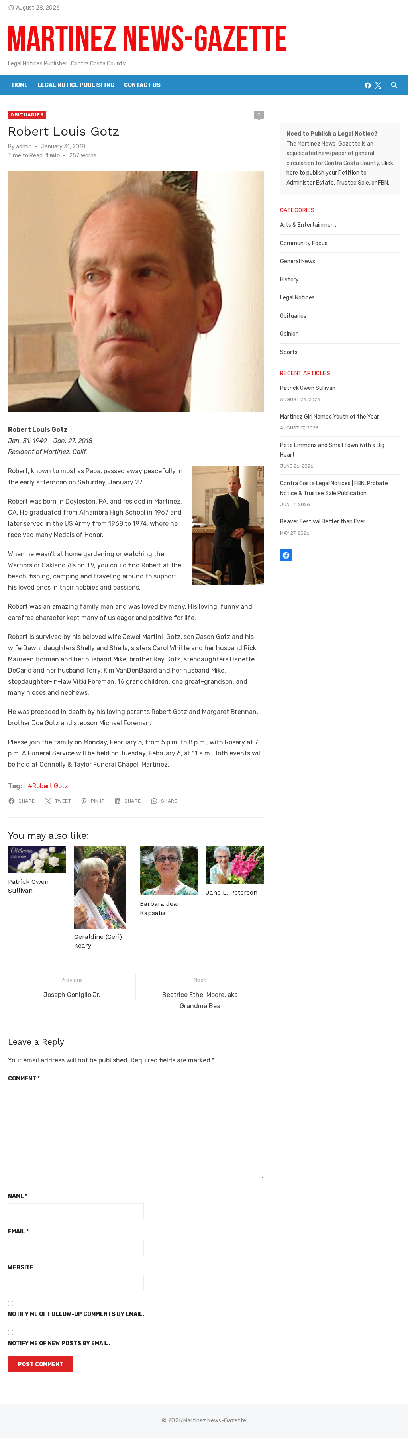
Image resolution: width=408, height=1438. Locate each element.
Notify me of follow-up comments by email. (76, 1314)
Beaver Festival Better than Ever (322, 521)
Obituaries (27, 115)
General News (297, 261)
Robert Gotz (50, 786)
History (289, 279)
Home (20, 85)
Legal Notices (297, 297)
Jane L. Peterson (231, 892)
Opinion (289, 333)
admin (24, 146)
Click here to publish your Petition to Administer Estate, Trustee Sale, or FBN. (339, 173)
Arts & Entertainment (308, 225)
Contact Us (142, 85)
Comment (24, 1078)
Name (17, 1196)
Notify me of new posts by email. (59, 1343)
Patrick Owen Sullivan (307, 388)
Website (20, 1267)
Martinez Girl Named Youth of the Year (329, 416)
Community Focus (304, 243)
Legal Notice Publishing (75, 85)
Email (18, 1231)
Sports (289, 352)
